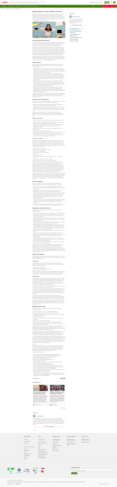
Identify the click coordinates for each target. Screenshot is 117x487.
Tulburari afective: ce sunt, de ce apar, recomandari (39, 393)
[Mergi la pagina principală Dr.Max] (5, 2)
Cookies (39, 444)
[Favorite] (105, 2)
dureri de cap (38, 187)
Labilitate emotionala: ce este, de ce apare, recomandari (57, 393)
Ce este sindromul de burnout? (75, 30)
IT (109, 483)
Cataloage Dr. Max (18, 6)
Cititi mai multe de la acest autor (49, 426)
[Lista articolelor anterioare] (62, 408)
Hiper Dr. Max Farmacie (27, 453)
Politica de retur (55, 448)
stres (33, 43)
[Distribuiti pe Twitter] (62, 378)
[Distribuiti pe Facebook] (64, 378)
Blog (37, 6)
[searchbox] (28, 2)
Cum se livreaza (55, 443)
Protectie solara (11, 6)
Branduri (25, 458)
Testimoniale (26, 457)
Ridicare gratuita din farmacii (57, 445)
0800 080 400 (18, 483)
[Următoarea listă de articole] (64, 408)
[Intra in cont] (108, 2)
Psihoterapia (34, 262)
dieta (46, 168)
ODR (39, 447)
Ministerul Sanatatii (41, 456)
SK (107, 483)
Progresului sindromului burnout (76, 37)
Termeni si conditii (41, 441)
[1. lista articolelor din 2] (48, 408)
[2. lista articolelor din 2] (49, 408)
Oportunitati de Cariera (84, 442)
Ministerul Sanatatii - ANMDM (42, 452)
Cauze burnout (73, 32)
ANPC (39, 446)
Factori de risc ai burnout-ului (75, 34)
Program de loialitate (70, 442)
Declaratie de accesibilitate (42, 457)
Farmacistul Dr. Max (37, 404)
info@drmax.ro (11, 483)
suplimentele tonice (41, 285)
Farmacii (24, 6)
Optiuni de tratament (74, 39)
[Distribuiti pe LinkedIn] (61, 378)
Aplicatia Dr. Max (26, 450)
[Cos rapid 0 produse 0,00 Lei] (114, 2)
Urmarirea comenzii (31, 6)
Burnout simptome (73, 35)
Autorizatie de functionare (42, 449)
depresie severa (54, 53)
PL (108, 483)
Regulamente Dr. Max (41, 451)
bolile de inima (45, 53)
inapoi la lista (35, 429)
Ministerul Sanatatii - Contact (42, 454)
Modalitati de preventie (74, 40)
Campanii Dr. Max (26, 455)
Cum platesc (54, 447)
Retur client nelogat (56, 450)
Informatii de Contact (27, 441)
